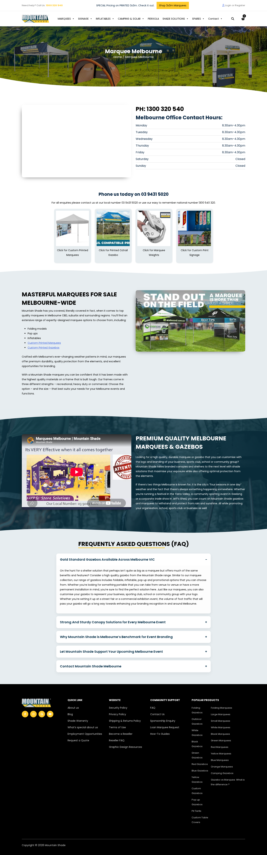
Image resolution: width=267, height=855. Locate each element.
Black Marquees (220, 734)
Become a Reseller (120, 734)
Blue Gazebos (200, 770)
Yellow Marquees (221, 753)
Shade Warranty (78, 721)
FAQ (152, 708)
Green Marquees (221, 740)
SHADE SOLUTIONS (174, 19)
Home (118, 57)
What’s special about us (83, 727)
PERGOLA (153, 19)
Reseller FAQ (116, 740)
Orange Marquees (222, 766)
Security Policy (118, 708)
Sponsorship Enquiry (162, 721)
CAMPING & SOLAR (129, 19)
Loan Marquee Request (164, 727)
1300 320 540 (54, 5)
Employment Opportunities (85, 734)
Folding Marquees (221, 708)
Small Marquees (220, 721)
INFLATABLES (103, 19)
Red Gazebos (200, 764)
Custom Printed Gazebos (43, 347)
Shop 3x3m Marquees (172, 5)
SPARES (196, 19)
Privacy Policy (117, 714)
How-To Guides (160, 734)
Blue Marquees (220, 760)
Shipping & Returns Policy (125, 721)
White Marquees (220, 727)
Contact (213, 19)
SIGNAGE (83, 19)
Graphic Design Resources (125, 747)
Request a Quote (78, 740)
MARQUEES (64, 19)
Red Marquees (219, 747)
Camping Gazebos (222, 773)
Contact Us (157, 714)
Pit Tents (196, 811)
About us (73, 708)
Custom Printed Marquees (44, 343)
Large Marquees (220, 714)
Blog (70, 714)
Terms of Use (117, 727)
